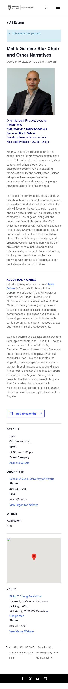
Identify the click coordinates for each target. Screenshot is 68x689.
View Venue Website (21, 631)
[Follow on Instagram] (45, 679)
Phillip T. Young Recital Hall (25, 596)
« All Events (15, 22)
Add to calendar (26, 413)
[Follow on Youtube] (38, 679)
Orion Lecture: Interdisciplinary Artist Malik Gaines (47, 652)
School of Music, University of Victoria (31, 479)
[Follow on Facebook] (23, 679)
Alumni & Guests (19, 463)
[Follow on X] (30, 679)
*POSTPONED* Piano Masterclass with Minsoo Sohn (21, 652)
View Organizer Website (23, 505)
